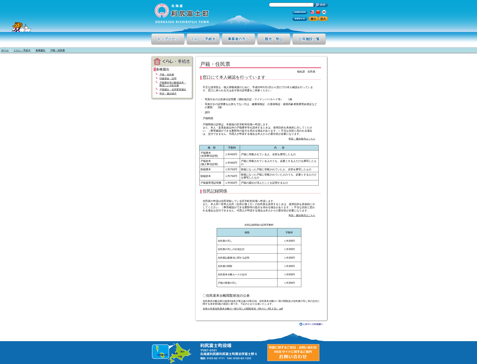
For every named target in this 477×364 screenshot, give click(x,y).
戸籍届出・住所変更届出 (172, 89)
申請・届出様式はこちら (302, 138)
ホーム (5, 50)
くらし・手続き (203, 39)
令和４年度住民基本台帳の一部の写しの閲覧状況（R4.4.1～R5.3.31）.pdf (243, 308)
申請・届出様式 (167, 93)
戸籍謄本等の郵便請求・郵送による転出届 (172, 84)
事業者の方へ (238, 39)
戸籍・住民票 (57, 50)
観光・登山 (274, 39)
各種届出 (40, 50)
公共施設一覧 (309, 39)
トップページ (168, 39)
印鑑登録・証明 (167, 78)
